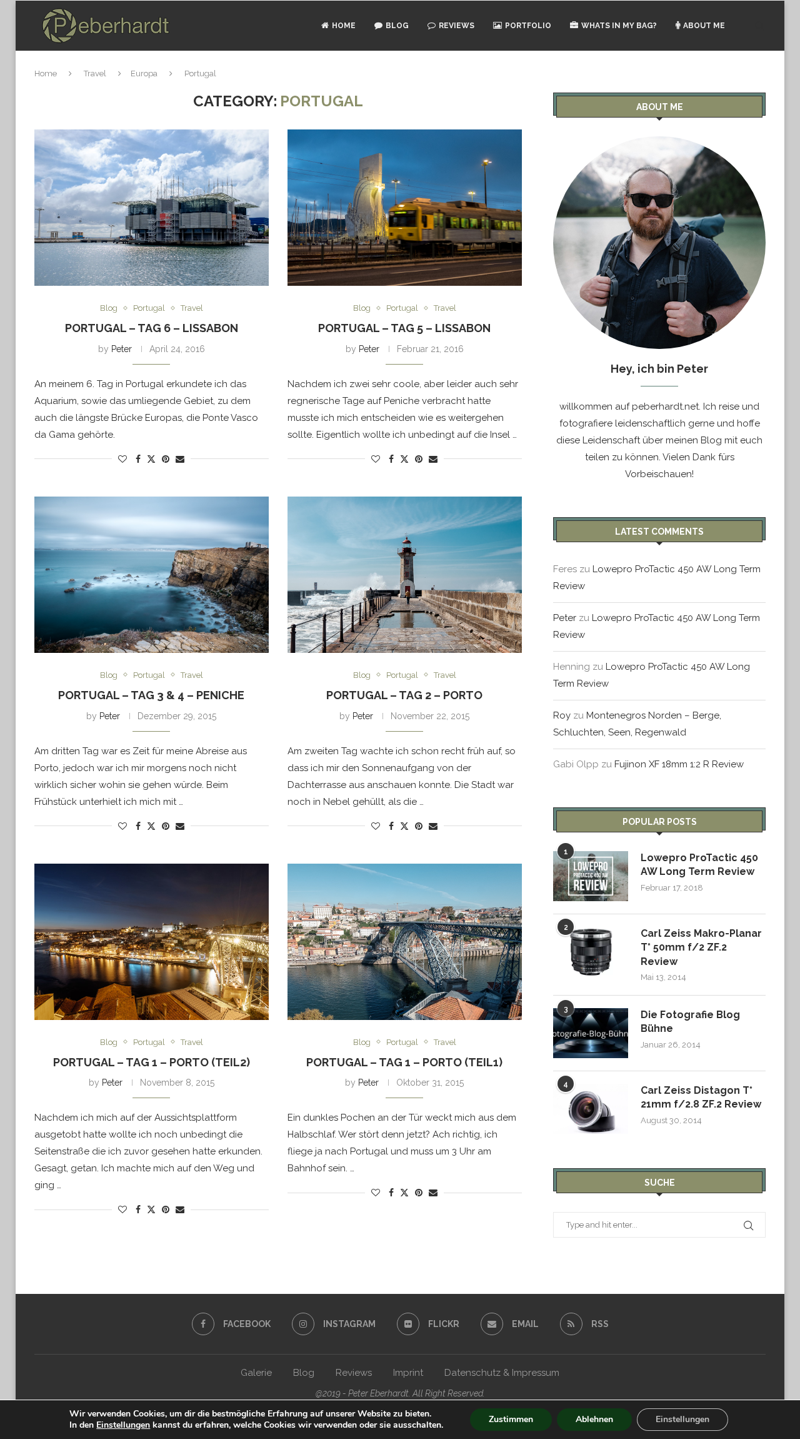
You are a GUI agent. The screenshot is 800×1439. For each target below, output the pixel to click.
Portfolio (528, 25)
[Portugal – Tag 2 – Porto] (405, 575)
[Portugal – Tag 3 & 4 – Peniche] (151, 575)
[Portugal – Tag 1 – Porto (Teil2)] (151, 942)
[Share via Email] (180, 459)
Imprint (408, 1372)
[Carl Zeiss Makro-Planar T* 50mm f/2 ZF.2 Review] (590, 952)
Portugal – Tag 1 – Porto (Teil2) (151, 1062)
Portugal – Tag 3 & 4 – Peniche (151, 695)
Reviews (456, 25)
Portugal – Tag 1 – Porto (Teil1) (404, 1062)
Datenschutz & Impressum (501, 1372)
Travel (95, 73)
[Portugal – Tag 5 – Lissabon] (405, 207)
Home (344, 25)
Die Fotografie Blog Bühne (690, 1021)
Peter (121, 349)
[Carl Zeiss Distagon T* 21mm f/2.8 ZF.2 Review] (590, 1109)
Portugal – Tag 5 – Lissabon (404, 328)
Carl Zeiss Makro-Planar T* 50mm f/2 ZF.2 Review (701, 947)
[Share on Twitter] (151, 458)
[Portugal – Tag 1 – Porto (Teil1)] (405, 942)
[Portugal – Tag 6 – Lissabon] (151, 207)
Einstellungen (123, 1425)
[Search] (759, 26)
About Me (704, 25)
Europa (144, 73)
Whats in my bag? (619, 25)
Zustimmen (511, 1419)
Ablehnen (594, 1419)
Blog (397, 25)
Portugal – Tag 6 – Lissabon (151, 328)
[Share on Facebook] (138, 459)
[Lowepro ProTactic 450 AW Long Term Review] (590, 876)
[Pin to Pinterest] (165, 459)
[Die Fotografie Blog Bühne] (590, 1033)
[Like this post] (122, 459)
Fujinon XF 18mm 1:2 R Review (679, 764)
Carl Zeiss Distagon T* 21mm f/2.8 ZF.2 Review (701, 1097)
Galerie (256, 1372)
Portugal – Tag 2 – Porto (404, 695)
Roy (562, 715)
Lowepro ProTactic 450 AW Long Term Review (699, 864)
